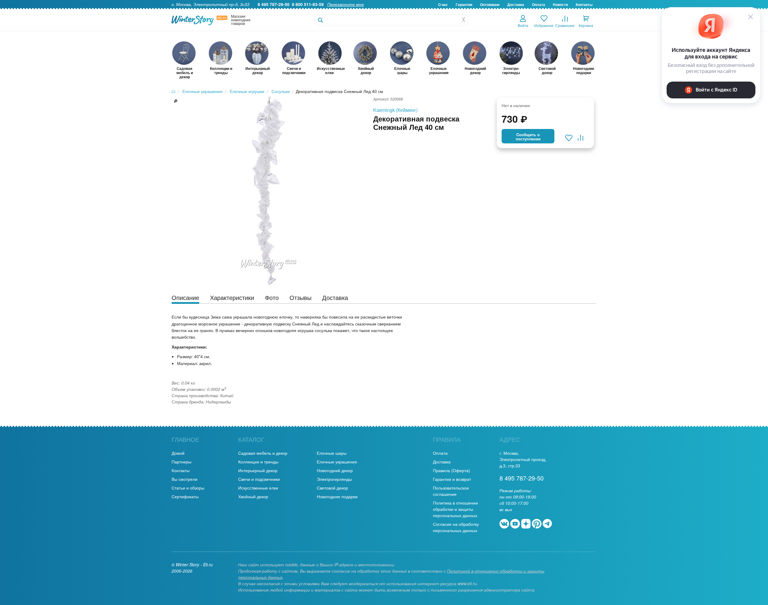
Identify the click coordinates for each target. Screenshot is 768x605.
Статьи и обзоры (188, 488)
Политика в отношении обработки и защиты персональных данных (455, 509)
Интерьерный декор (258, 470)
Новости (560, 4)
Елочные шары (331, 453)
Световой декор (332, 488)
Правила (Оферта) (451, 470)
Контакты (584, 4)
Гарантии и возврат (452, 479)
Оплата (538, 4)
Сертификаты (185, 496)
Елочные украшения (337, 462)
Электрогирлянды (334, 479)
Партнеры (181, 462)
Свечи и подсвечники (259, 479)
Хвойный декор (253, 496)
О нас (443, 4)
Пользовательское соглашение (451, 491)
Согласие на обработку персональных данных (456, 527)
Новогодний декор (335, 470)
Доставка (515, 4)
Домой (178, 453)
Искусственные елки (258, 488)
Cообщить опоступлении (528, 137)
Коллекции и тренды (258, 462)
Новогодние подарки (337, 496)
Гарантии (464, 4)
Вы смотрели (184, 479)
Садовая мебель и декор (262, 453)
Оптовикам (490, 4)
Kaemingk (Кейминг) (395, 109)
